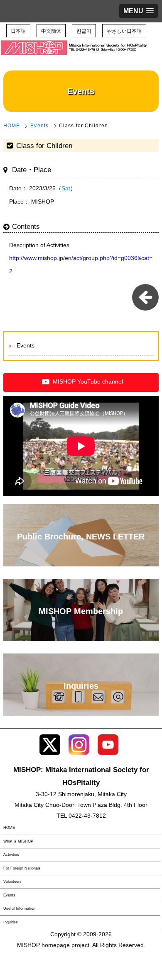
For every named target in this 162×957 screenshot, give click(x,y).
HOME (11, 125)
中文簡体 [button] (51, 30)
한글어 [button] (83, 30)
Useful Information (19, 908)
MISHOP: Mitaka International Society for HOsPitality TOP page (75, 54)
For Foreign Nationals (22, 868)
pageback (145, 297)
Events (39, 125)
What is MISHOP (18, 841)
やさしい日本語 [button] (124, 30)
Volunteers (12, 881)
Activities (11, 855)
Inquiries (10, 922)
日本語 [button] (18, 30)
